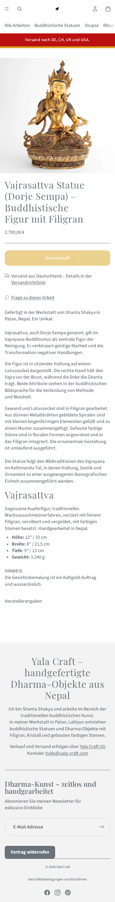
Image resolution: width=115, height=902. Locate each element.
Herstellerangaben (23, 601)
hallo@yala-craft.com (66, 753)
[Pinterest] (67, 892)
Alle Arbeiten (17, 25)
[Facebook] (47, 892)
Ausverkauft (57, 258)
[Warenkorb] (107, 8)
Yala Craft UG (92, 746)
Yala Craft (63, 866)
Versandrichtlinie (28, 282)
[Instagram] (57, 892)
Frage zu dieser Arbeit (33, 297)
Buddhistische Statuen (57, 25)
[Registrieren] (101, 827)
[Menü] (7, 9)
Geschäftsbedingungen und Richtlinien (57, 879)
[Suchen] (19, 8)
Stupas (92, 25)
